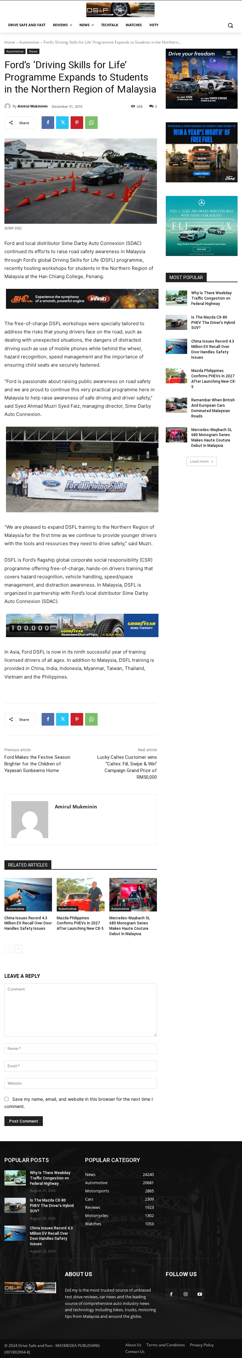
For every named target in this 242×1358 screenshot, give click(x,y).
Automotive (29, 42)
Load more (199, 461)
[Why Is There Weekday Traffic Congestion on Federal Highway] (176, 298)
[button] (230, 25)
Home (9, 42)
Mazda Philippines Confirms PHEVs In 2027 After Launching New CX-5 (80, 923)
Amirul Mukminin (33, 106)
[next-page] (18, 949)
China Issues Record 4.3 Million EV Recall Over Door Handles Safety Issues (28, 923)
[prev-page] (8, 949)
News (33, 51)
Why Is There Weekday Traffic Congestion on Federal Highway (211, 298)
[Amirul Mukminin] (8, 106)
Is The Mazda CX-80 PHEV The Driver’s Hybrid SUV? (213, 322)
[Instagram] (185, 1294)
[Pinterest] (77, 122)
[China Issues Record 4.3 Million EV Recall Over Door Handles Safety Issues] (28, 894)
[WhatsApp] (91, 122)
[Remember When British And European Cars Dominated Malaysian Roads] (176, 405)
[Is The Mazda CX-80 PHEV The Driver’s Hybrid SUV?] (176, 322)
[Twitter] (62, 122)
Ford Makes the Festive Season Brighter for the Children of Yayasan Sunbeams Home (37, 763)
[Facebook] (48, 122)
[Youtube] (199, 1294)
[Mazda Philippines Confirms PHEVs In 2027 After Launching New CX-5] (80, 894)
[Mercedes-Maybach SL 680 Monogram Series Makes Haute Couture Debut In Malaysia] (133, 894)
